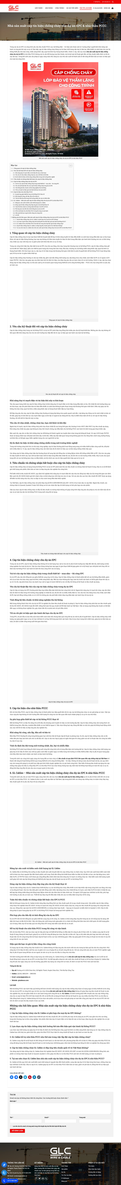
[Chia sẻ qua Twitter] (20, 1077)
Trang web (82, 1117)
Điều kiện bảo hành (94, 1169)
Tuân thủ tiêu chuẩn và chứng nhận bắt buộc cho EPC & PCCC (31, 207)
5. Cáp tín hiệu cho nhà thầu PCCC (22, 192)
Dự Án (63, 1172)
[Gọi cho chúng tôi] (99, 2)
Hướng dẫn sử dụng (94, 1172)
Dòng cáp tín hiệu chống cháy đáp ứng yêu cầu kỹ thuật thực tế (32, 205)
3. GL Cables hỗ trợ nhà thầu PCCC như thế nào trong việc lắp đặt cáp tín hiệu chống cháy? (39, 223)
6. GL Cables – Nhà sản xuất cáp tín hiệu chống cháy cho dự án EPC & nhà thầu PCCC (37, 200)
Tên (11, 1117)
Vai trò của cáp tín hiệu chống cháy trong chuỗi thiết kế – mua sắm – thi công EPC (37, 183)
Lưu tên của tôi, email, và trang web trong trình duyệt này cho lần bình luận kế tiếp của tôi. (39, 1126)
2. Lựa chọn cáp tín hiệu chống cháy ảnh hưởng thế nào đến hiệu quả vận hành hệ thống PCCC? (40, 221)
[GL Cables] (17, 8)
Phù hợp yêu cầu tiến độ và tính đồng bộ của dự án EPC (30, 209)
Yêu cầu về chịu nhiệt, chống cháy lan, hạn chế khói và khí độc (31, 175)
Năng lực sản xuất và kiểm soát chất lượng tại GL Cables (30, 202)
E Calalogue (97, 8)
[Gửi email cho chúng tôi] (97, 2)
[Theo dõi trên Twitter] (96, 2)
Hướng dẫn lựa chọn (94, 1175)
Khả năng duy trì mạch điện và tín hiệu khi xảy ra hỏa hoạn (30, 173)
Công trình (59, 8)
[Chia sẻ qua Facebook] (11, 1077)
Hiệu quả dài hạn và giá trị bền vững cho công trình (28, 213)
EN (108, 2)
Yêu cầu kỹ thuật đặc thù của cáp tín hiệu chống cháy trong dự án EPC (34, 185)
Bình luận (13, 1101)
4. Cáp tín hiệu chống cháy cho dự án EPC (24, 181)
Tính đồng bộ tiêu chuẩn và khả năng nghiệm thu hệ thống (30, 188)
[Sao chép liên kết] (39, 1077)
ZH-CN (104, 2)
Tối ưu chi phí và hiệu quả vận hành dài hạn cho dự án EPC (30, 190)
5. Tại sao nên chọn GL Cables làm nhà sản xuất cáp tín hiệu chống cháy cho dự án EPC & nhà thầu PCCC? (43, 227)
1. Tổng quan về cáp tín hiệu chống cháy (24, 168)
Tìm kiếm (91, 1166)
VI (109, 2)
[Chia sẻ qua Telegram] (25, 1077)
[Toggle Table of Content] (69, 165)
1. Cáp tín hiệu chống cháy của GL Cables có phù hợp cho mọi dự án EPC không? (36, 219)
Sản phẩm (49, 8)
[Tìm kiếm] (112, 2)
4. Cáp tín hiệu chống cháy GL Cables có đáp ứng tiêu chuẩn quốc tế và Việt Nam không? (38, 225)
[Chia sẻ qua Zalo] (16, 1077)
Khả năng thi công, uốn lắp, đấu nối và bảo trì (27, 196)
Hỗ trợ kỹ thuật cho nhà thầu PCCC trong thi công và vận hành (31, 211)
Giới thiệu (39, 8)
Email (47, 1117)
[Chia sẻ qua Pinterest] (30, 1077)
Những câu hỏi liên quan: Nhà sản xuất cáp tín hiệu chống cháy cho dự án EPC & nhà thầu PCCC (40, 217)
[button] (112, 8)
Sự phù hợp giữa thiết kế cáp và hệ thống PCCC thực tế (29, 194)
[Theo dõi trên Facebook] (94, 2)
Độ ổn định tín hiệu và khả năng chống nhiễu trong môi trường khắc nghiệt (35, 177)
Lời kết (17, 215)
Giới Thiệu (64, 1166)
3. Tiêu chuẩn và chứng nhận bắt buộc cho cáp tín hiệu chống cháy (32, 179)
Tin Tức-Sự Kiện (66, 1175)
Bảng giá (107, 8)
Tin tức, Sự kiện (86, 8)
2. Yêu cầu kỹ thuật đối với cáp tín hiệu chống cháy (27, 170)
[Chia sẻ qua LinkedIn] (34, 1077)
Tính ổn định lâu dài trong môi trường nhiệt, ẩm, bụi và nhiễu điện (32, 198)
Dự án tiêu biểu (72, 8)
